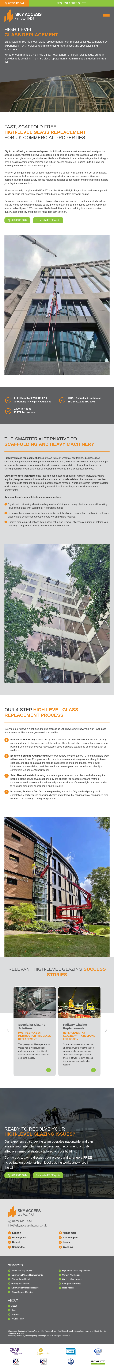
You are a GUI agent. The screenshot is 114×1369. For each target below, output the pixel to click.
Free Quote (71, 3)
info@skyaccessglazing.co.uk (27, 1225)
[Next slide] (106, 1030)
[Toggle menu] (106, 16)
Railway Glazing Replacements (79, 1031)
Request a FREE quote (48, 220)
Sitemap (11, 1336)
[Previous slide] (7, 1030)
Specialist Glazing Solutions (35, 1031)
